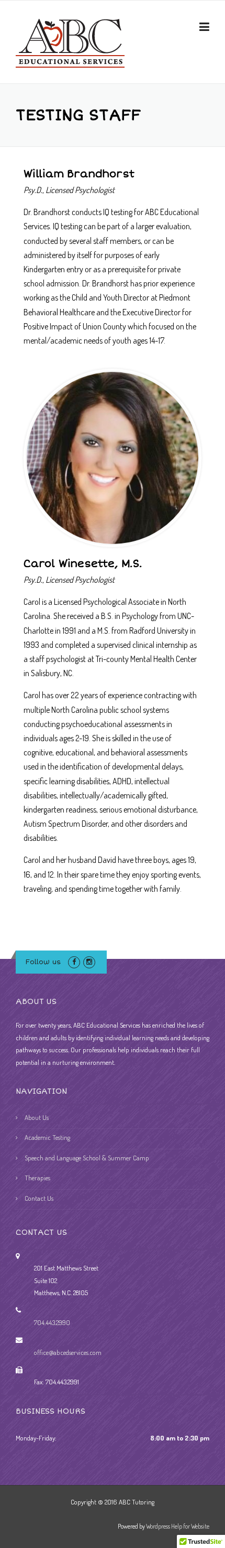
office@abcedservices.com (68, 1352)
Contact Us (39, 1198)
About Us (37, 1117)
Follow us (43, 962)
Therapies (37, 1177)
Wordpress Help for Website (177, 1526)
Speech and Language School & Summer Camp (87, 1158)
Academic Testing (47, 1137)
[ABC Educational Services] (70, 42)
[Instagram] (89, 961)
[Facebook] (74, 961)
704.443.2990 (52, 1322)
